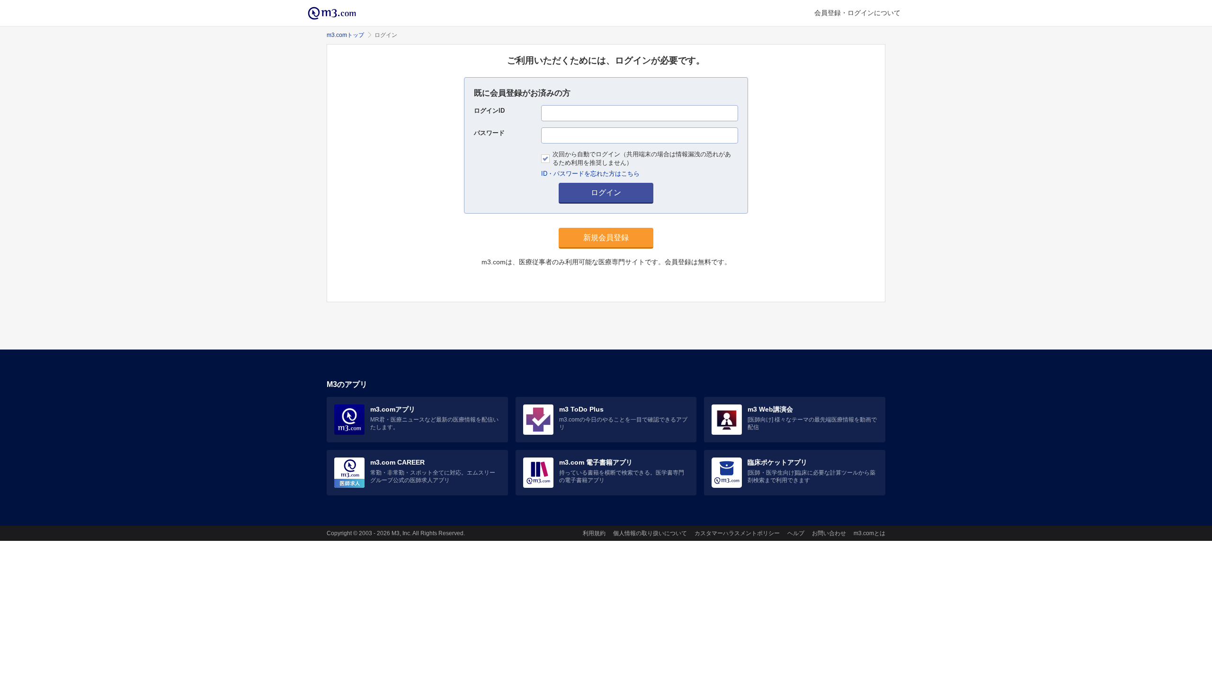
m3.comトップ (345, 35)
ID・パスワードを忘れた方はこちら (590, 173)
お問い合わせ (829, 533)
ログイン (606, 192)
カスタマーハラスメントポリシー (737, 533)
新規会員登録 (606, 237)
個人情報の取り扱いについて (650, 533)
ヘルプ (795, 533)
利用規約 (594, 533)
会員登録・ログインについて (857, 13)
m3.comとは (869, 533)
